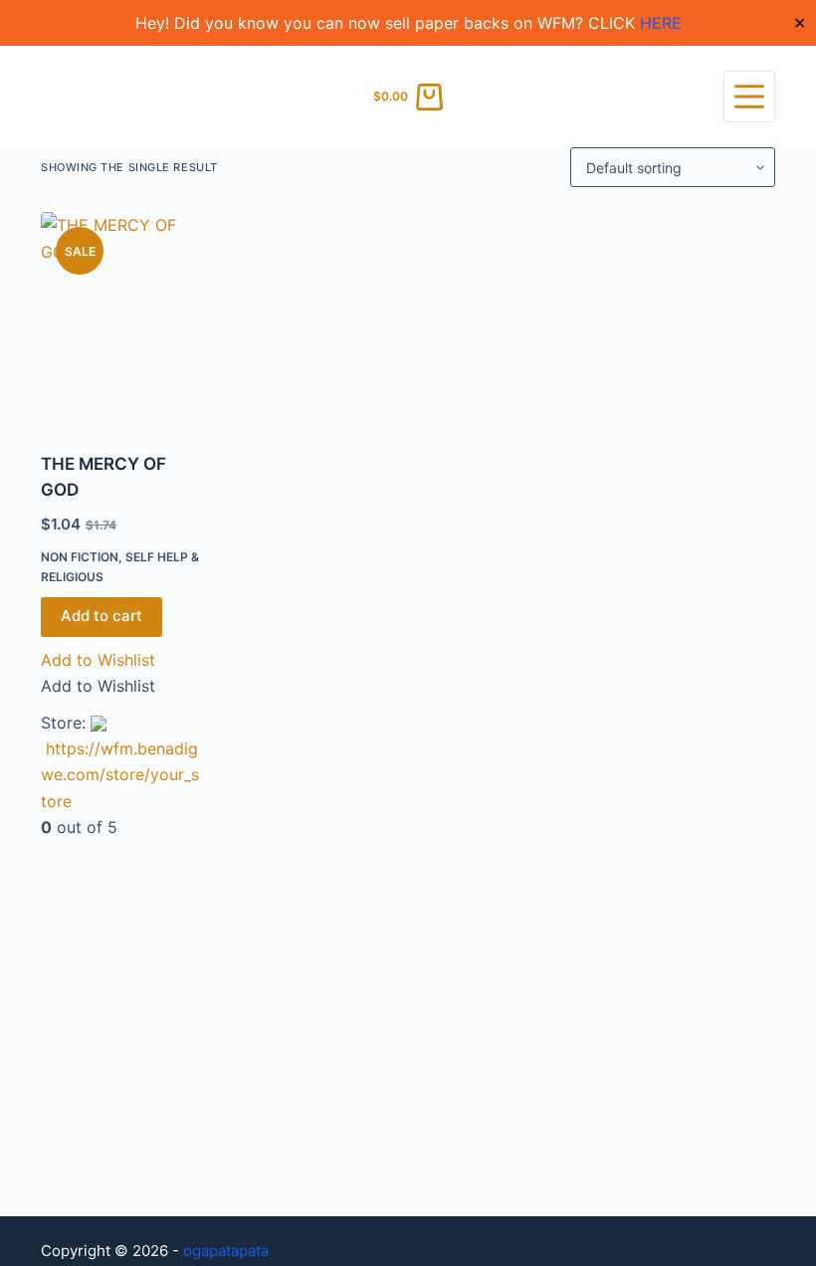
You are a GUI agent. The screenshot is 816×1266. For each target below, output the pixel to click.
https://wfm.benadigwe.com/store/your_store (120, 774)
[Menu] (749, 96)
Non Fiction (79, 556)
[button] (98, 660)
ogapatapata (226, 1250)
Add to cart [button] (101, 615)
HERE (661, 23)
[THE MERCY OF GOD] (121, 319)
